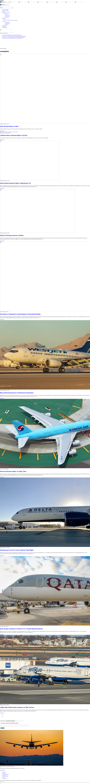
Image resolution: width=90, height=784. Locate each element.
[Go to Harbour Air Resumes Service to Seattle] (45, 210)
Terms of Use (5, 775)
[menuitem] (46, 9)
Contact (4, 773)
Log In (4, 777)
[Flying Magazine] (14, 2)
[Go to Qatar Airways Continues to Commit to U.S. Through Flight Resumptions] (45, 591)
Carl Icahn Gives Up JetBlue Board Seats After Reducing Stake (14, 37)
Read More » (2, 130)
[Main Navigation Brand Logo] (4, 5)
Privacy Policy (5, 776)
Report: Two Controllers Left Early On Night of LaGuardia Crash (14, 36)
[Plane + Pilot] (60, 2)
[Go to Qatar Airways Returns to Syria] (45, 88)
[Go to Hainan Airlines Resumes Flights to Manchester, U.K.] (45, 160)
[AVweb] (23, 2)
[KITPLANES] (51, 2)
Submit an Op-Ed (6, 774)
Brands (2, 0)
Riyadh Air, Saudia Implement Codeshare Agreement (12, 35)
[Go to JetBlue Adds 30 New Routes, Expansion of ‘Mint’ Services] (45, 669)
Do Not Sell (5, 778)
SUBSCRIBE (2, 770)
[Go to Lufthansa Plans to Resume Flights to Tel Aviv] (45, 131)
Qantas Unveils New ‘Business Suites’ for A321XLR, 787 (13, 38)
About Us (4, 772)
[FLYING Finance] (79, 2)
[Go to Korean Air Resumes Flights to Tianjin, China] (45, 433)
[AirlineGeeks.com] (4, 2)
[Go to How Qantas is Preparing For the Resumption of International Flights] (45, 276)
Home (1, 48)
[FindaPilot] (70, 2)
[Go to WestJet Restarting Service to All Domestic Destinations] (45, 355)
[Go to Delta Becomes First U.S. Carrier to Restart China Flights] (45, 512)
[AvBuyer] (42, 2)
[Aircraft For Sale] (32, 2)
